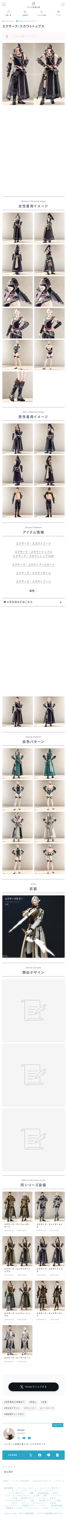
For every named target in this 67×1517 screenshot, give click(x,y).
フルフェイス (32, 1508)
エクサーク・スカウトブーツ (33, 581)
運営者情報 (8, 1488)
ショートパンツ (11, 1506)
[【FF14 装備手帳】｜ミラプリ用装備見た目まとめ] (33, 5)
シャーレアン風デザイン (50, 1488)
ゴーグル (42, 1498)
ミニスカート (57, 1508)
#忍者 (44, 1402)
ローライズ (50, 1491)
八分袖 (14, 1498)
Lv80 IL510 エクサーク (27, 21)
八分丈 (14, 1503)
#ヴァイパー (30, 1408)
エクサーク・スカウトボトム (33, 573)
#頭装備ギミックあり (14, 1414)
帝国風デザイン (28, 1506)
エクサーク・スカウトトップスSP (33, 556)
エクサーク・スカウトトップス (33, 552)
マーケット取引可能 (20, 1481)
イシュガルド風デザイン (15, 1501)
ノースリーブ (36, 1491)
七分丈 (53, 1498)
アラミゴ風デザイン (17, 1493)
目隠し (59, 1501)
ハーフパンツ (56, 1496)
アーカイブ (9, 1467)
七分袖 (36, 1496)
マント (14, 1491)
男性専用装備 (56, 1506)
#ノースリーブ (47, 1408)
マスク (24, 1491)
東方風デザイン (27, 1498)
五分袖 (53, 1503)
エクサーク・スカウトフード (33, 543)
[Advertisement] (33, 153)
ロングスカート (39, 1503)
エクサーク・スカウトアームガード (33, 564)
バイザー (43, 1506)
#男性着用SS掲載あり (14, 1402)
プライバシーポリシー (26, 1488)
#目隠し (33, 1402)
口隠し (33, 1501)
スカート (25, 1503)
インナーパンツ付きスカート (17, 1496)
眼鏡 (32, 1493)
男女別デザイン (46, 1501)
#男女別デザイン (12, 1408)
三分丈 (45, 1508)
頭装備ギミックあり (14, 1508)
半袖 (45, 1496)
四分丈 (55, 1493)
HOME (5, 1481)
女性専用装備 (43, 1493)
